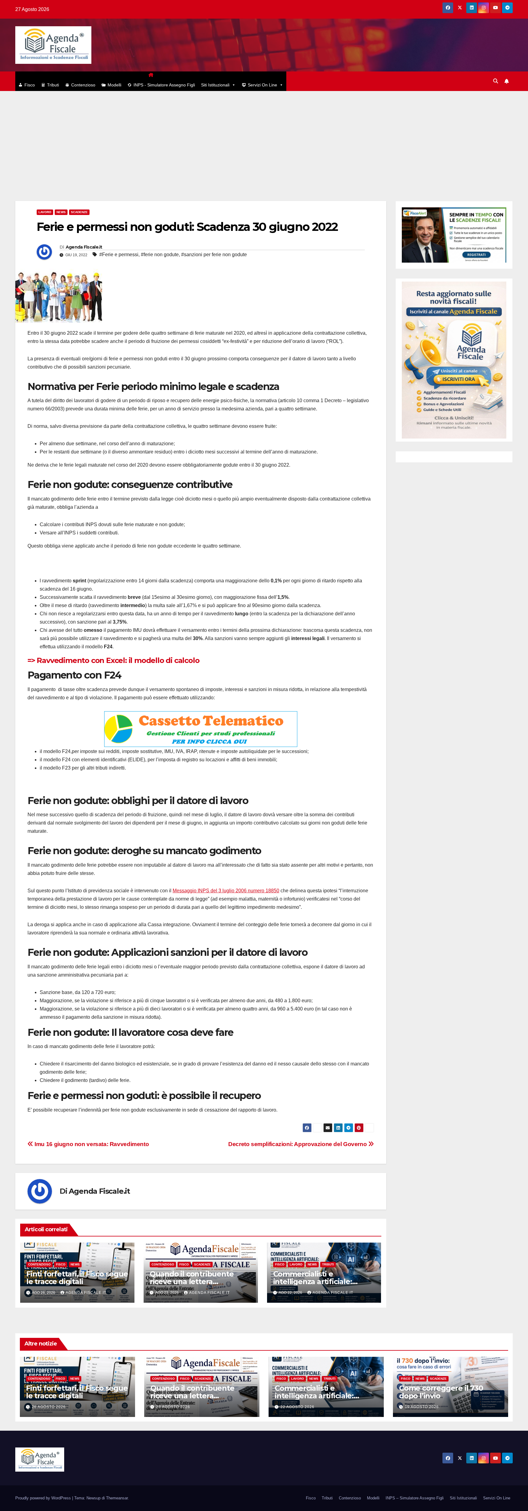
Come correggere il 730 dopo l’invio (441, 1392)
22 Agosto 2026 (297, 1407)
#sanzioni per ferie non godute (214, 254)
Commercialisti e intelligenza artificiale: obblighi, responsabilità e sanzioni (320, 1399)
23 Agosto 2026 (173, 1407)
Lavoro (44, 212)
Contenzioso (83, 84)
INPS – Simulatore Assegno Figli (415, 1498)
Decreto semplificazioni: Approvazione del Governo (298, 1144)
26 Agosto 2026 (49, 1407)
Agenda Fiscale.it (84, 247)
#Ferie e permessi (118, 254)
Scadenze (79, 212)
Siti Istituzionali (215, 84)
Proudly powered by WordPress (43, 1498)
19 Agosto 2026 (422, 1407)
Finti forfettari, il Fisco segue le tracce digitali (77, 1277)
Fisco (29, 84)
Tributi (53, 84)
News (61, 212)
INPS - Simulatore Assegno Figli (164, 84)
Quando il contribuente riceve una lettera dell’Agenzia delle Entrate (196, 1281)
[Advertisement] (264, 137)
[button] (495, 81)
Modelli (114, 84)
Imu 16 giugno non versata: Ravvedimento (91, 1144)
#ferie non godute (160, 254)
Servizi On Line (262, 84)
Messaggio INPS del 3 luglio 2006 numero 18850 (226, 890)
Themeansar (117, 1498)
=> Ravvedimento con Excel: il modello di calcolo (113, 660)
